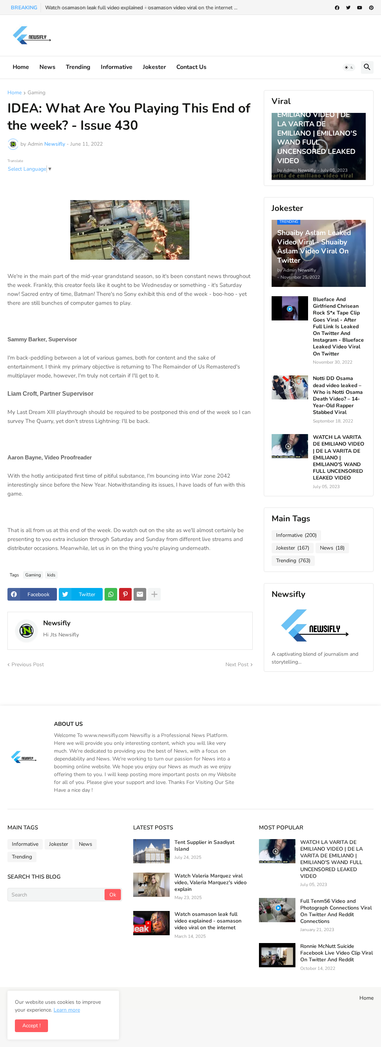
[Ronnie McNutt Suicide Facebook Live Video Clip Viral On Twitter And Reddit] (277, 955)
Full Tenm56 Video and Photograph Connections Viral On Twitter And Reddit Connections (336, 911)
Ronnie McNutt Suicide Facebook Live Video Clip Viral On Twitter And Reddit (336, 953)
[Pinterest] (125, 594)
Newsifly (56, 623)
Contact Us (191, 67)
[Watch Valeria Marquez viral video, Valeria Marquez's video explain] (151, 885)
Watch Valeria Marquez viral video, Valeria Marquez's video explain (211, 883)
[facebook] (337, 8)
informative (116, 67)
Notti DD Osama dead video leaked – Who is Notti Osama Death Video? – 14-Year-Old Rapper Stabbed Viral (338, 395)
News (47, 67)
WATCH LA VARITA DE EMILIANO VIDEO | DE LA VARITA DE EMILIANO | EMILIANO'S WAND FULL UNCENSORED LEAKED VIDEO (338, 457)
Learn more (67, 1009)
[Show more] (154, 594)
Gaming (36, 93)
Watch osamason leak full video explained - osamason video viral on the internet (208, 921)
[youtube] (359, 8)
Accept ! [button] (31, 1025)
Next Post (237, 664)
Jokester (154, 67)
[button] (349, 67)
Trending (78, 67)
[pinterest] (371, 8)
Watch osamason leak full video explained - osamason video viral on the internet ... (141, 7)
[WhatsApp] (111, 594)
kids (51, 575)
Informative (296, 535)
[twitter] (348, 8)
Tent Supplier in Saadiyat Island (204, 846)
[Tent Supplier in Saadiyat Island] (151, 851)
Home (21, 67)
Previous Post (28, 664)
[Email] (140, 594)
